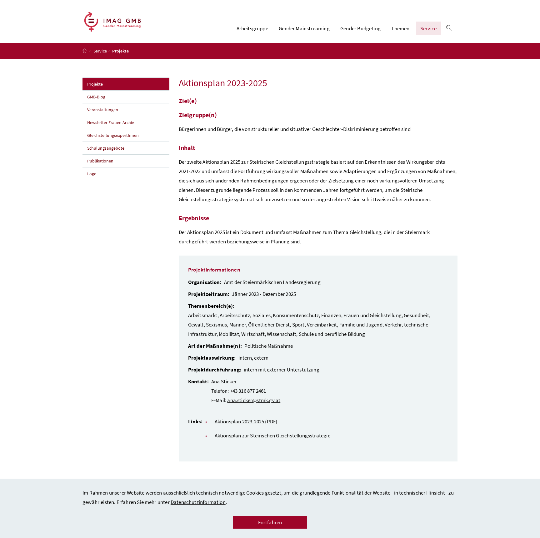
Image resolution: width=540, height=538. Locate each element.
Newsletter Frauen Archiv (110, 122)
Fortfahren (270, 522)
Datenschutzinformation (198, 502)
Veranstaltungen (103, 109)
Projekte (108, 84)
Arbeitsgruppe (252, 28)
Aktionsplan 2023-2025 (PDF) (246, 421)
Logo (92, 174)
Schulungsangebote (105, 148)
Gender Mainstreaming (304, 28)
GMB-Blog (96, 97)
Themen (400, 28)
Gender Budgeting (360, 28)
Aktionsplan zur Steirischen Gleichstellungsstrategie (272, 435)
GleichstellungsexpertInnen (113, 135)
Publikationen (100, 161)
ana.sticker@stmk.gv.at (253, 400)
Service (428, 28)
